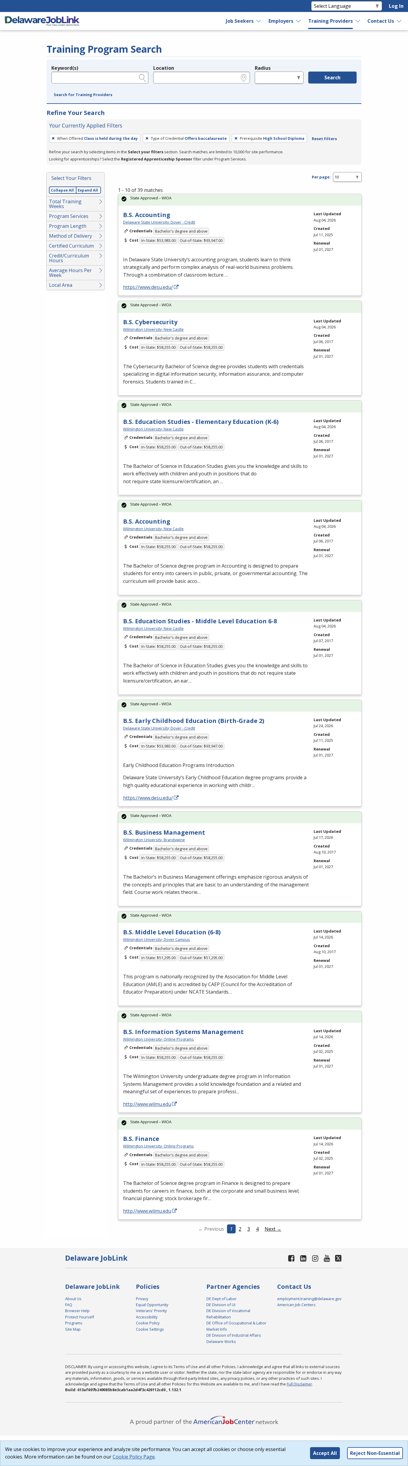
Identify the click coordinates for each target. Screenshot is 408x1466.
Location (163, 68)
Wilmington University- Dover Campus (156, 939)
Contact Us (380, 21)
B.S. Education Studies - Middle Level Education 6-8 (200, 621)
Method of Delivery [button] (70, 236)
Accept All (325, 1453)
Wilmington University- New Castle (153, 329)
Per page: (321, 177)
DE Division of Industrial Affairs (233, 1335)
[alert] (239, 200)
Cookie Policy (147, 1323)
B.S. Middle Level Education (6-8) (172, 932)
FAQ (68, 1304)
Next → (273, 1229)
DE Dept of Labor (221, 1298)
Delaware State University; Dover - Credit (159, 222)
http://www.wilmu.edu (147, 1104)
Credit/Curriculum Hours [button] (69, 258)
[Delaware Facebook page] (291, 1258)
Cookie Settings (150, 1329)
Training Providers (330, 21)
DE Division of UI (220, 1304)
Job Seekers (240, 21)
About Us (73, 1298)
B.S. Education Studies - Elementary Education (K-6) (201, 422)
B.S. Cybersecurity (150, 322)
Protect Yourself (79, 1317)
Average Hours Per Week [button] (70, 272)
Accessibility (146, 1317)
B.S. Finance (141, 1139)
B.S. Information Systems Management (183, 1032)
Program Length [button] (67, 226)
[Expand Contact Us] (399, 21)
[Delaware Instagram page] (315, 1258)
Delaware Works (221, 1341)
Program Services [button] (68, 216)
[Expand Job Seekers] (259, 21)
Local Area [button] (60, 285)
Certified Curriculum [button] (71, 245)
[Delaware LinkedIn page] (303, 1258)
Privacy (142, 1298)
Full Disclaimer (299, 1384)
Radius (263, 68)
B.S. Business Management (164, 832)
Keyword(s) (64, 68)
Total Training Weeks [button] (65, 204)
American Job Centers (296, 1304)
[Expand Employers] (298, 21)
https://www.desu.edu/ (148, 287)
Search (332, 77)
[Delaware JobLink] (42, 21)
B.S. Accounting (146, 215)
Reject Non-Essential (375, 1453)
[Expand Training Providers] (358, 21)
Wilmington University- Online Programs (158, 1039)
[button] (83, 94)
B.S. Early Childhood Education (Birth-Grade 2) (193, 721)
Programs (73, 1323)
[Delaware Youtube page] (327, 1258)
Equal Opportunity (152, 1304)
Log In (396, 6)
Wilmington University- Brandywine (154, 839)
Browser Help (77, 1310)
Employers (281, 21)
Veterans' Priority (151, 1310)
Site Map (73, 1329)
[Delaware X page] (338, 1258)
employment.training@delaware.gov (309, 1298)
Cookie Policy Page (134, 1456)
